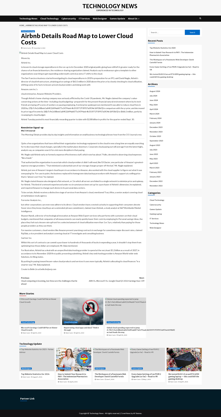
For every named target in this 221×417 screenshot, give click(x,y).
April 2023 (154, 163)
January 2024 (155, 123)
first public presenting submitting (67, 253)
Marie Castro (27, 48)
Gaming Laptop (156, 214)
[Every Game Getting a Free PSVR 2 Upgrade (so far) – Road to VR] (147, 359)
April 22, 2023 (80, 333)
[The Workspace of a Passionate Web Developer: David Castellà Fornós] (110, 359)
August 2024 (155, 91)
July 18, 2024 (74, 382)
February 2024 (155, 118)
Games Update (117, 18)
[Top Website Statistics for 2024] (36, 359)
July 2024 (153, 96)
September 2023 (156, 141)
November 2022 (156, 186)
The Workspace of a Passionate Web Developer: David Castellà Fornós (172, 61)
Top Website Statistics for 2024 (163, 48)
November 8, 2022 (39, 48)
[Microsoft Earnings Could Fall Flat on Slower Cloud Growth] (39, 311)
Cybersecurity (68, 18)
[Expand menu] (138, 19)
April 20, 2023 (122, 335)
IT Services (84, 18)
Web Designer (100, 18)
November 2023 (156, 132)
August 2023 (155, 145)
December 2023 (156, 127)
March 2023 (154, 168)
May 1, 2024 (147, 379)
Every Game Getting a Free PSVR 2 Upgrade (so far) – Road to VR (174, 68)
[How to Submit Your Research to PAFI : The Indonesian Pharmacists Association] (73, 359)
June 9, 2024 (110, 379)
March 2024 (154, 114)
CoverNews (125, 413)
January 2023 (155, 177)
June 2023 (154, 154)
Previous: (49, 281)
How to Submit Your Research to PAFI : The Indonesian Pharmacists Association (171, 53)
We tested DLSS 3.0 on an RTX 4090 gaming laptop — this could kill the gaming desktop (173, 75)
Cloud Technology (49, 18)
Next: (116, 279)
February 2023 (155, 172)
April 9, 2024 (184, 382)
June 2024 (154, 100)
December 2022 (156, 181)
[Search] (200, 18)
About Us (132, 18)
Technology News (110, 6)
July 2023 (153, 150)
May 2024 (154, 105)
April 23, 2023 (37, 333)
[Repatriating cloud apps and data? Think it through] (82, 311)
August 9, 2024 (37, 377)
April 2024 (154, 109)
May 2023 (154, 159)
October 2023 (155, 136)
